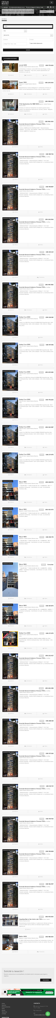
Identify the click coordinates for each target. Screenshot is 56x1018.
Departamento (6, 64)
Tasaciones (4, 1012)
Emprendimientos (6, 1007)
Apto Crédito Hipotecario (36, 43)
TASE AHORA (46, 980)
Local (4, 120)
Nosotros (4, 1005)
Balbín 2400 (23, 936)
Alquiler (3, 1010)
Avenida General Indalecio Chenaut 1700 (32, 124)
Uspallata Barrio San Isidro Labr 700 (30, 919)
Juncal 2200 (23, 65)
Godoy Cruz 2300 (24, 317)
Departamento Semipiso (7, 100)
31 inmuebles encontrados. (10, 58)
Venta (5, 26)
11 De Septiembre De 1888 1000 (29, 104)
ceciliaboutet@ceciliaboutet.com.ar (17, 7)
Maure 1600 (23, 482)
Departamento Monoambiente (9, 153)
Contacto (4, 1013)
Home (3, 1003)
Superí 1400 (23, 82)
